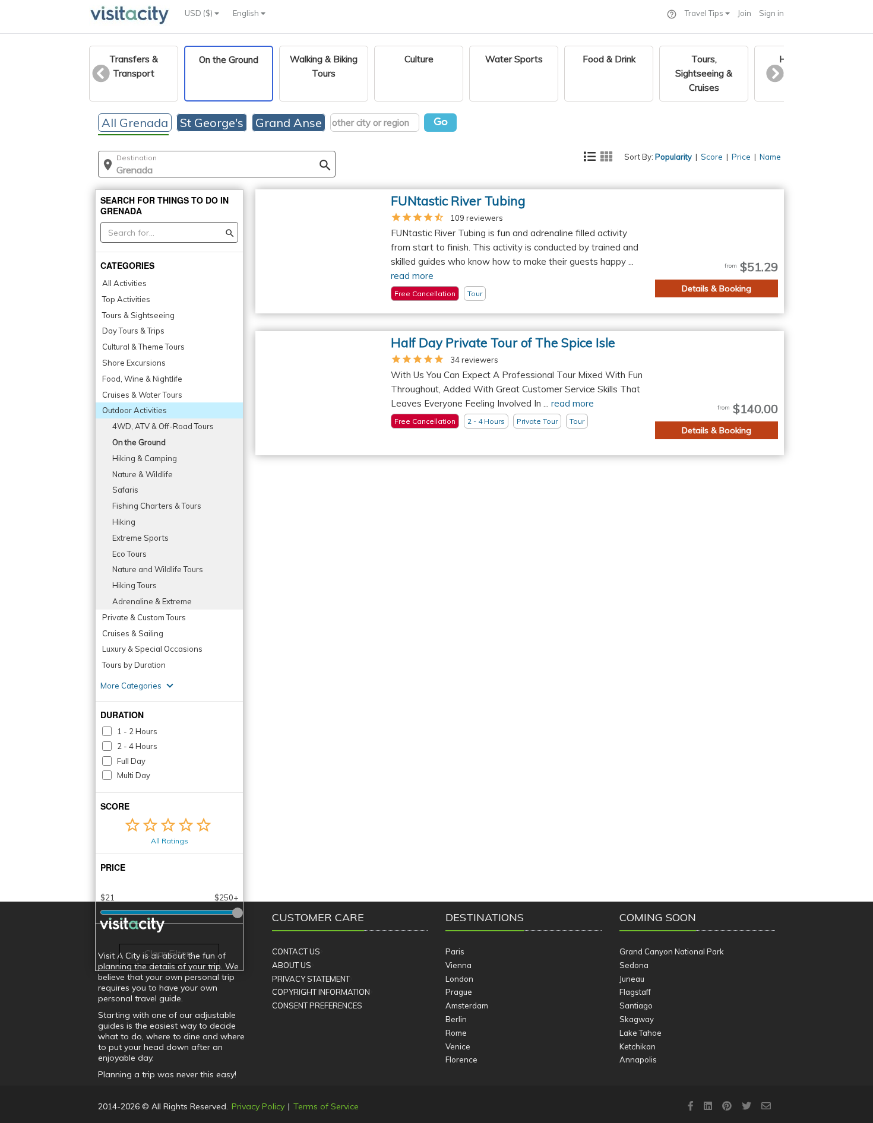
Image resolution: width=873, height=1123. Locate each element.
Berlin (456, 1019)
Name (770, 156)
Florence (461, 1059)
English (247, 13)
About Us (291, 965)
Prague (458, 992)
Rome (456, 1033)
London (459, 979)
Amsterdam (466, 1005)
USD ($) (199, 13)
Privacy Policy (258, 1106)
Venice (457, 1046)
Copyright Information (321, 992)
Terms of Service (326, 1106)
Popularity (673, 156)
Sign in (771, 13)
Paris (454, 951)
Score (712, 156)
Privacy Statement (311, 979)
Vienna (458, 965)
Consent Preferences (317, 1005)
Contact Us (296, 951)
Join (744, 13)
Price (741, 156)
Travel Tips (705, 13)
